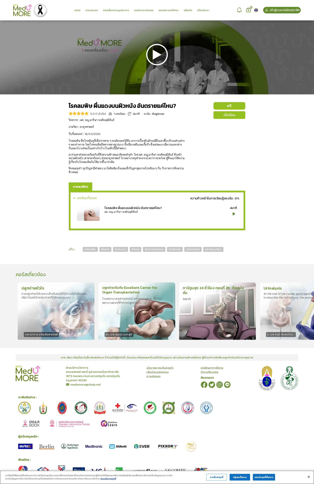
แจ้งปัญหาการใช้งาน (212, 368)
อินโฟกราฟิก (62, 367)
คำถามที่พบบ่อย (209, 372)
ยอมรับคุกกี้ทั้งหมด (264, 477)
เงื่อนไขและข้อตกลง (157, 372)
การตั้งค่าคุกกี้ (216, 477)
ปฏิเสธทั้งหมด (240, 477)
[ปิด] (308, 476)
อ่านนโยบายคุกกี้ (108, 478)
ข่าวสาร (51, 367)
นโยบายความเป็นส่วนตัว (159, 368)
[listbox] (239, 10)
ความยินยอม (153, 376)
